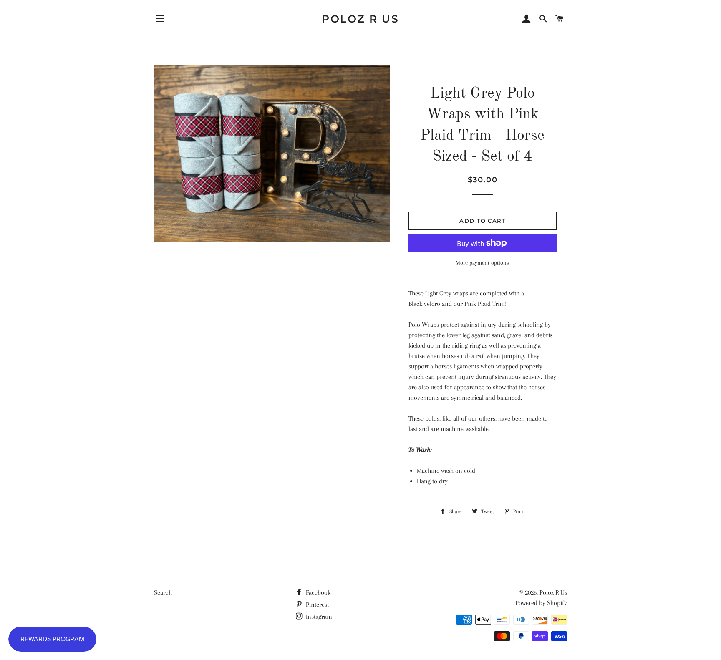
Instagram (318, 616)
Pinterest (316, 604)
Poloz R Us (360, 19)
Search (163, 592)
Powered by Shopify (541, 603)
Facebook (317, 592)
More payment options (482, 262)
